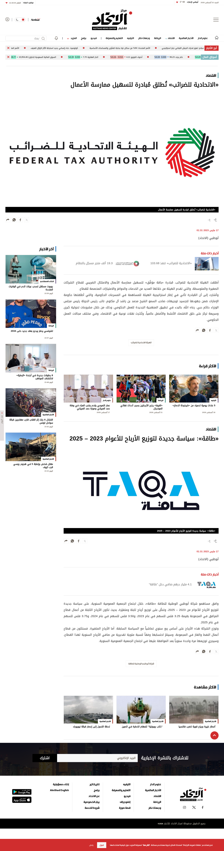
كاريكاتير (95, 784)
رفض (91, 845)
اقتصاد (170, 38)
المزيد (73, 38)
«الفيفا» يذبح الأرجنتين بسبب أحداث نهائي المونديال (141, 407)
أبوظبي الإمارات (189, 2)
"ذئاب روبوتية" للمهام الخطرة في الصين (142, 727)
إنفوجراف (125, 802)
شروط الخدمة (92, 807)
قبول (102, 845)
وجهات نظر (144, 38)
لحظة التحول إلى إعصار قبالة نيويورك (91, 727)
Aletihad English (59, 790)
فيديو (94, 38)
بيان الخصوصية (92, 802)
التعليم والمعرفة (114, 38)
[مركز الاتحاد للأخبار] (112, 19)
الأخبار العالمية (186, 38)
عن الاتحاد (94, 796)
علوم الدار (203, 38)
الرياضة (157, 38)
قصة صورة (124, 807)
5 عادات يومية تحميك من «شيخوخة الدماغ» (194, 406)
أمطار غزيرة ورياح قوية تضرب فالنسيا (197, 727)
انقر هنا (146, 845)
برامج (83, 38)
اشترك (45, 758)
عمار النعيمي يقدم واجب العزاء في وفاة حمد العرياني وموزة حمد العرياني (90, 407)
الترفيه (130, 38)
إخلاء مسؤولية (61, 784)
